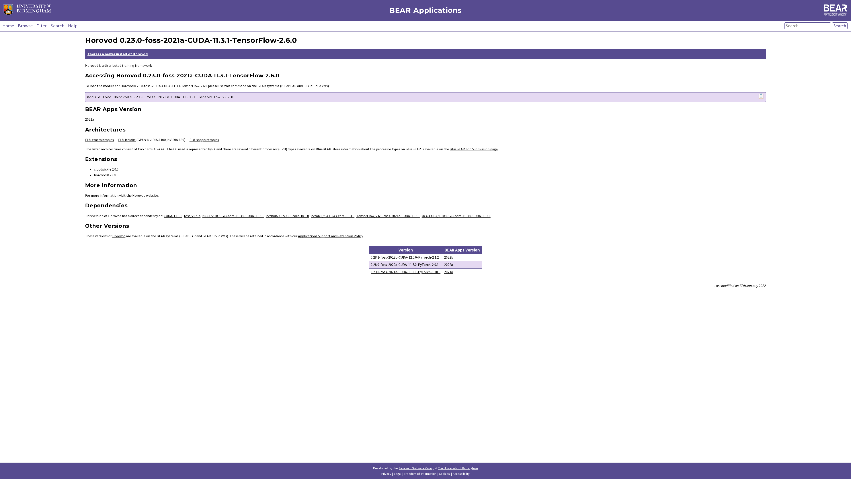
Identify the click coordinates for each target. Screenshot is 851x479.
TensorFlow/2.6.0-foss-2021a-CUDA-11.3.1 (388, 216)
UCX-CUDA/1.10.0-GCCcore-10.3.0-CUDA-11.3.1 (456, 216)
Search (57, 26)
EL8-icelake (127, 139)
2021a (89, 119)
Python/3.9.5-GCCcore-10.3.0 (287, 216)
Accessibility (461, 474)
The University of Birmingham (458, 468)
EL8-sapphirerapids (204, 139)
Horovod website (145, 195)
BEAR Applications (425, 10)
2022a (448, 264)
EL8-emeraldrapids (99, 139)
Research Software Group (416, 468)
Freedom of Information (420, 474)
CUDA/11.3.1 (173, 216)
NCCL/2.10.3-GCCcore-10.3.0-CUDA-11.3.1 (233, 216)
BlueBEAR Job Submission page (474, 149)
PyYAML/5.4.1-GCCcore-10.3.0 (332, 216)
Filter (41, 26)
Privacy (386, 474)
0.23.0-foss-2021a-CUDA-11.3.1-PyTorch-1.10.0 (405, 272)
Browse (25, 26)
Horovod (118, 236)
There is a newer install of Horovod (118, 54)
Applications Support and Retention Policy (330, 236)
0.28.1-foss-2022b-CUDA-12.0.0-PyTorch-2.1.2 (405, 257)
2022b (448, 257)
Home (8, 26)
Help (73, 26)
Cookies (444, 474)
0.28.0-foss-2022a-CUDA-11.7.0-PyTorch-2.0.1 (405, 264)
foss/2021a (192, 216)
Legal (397, 474)
